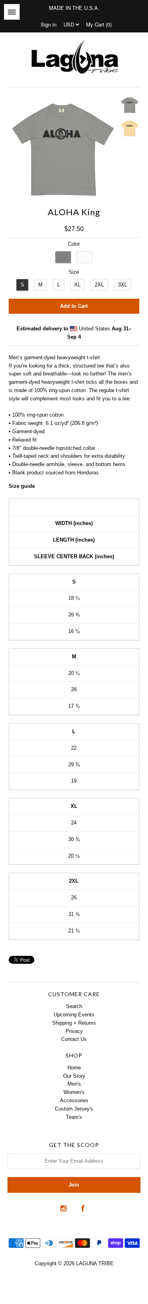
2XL (99, 285)
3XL (122, 285)
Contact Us (74, 1039)
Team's (74, 1117)
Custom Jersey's (74, 1109)
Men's (74, 1084)
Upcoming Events (74, 1015)
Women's (74, 1092)
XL (77, 285)
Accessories (74, 1100)
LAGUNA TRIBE (95, 1263)
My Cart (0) (99, 24)
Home (74, 1068)
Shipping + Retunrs (74, 1023)
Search (74, 1006)
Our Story (74, 1076)
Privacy (74, 1031)
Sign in (48, 24)
